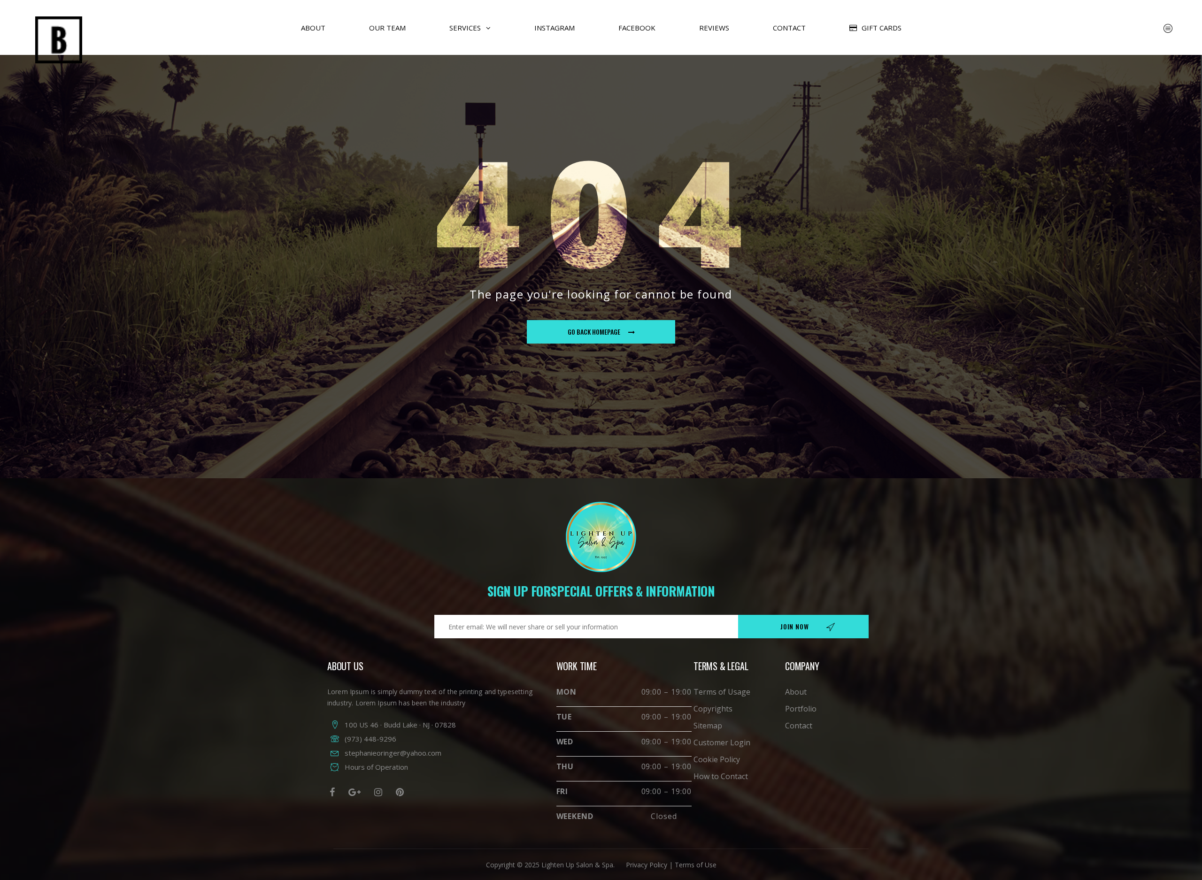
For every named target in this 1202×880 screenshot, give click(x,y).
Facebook (636, 27)
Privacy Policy (645, 864)
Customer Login (721, 742)
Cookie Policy (716, 759)
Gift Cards (882, 27)
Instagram (554, 27)
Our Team (387, 27)
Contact (789, 27)
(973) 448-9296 (370, 738)
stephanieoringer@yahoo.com (393, 753)
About (313, 27)
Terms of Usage (721, 692)
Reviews (714, 27)
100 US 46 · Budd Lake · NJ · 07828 (400, 724)
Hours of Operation (376, 767)
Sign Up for (601, 591)
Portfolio (801, 709)
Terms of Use (696, 864)
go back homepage (594, 332)
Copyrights (712, 709)
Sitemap (707, 725)
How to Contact (720, 776)
